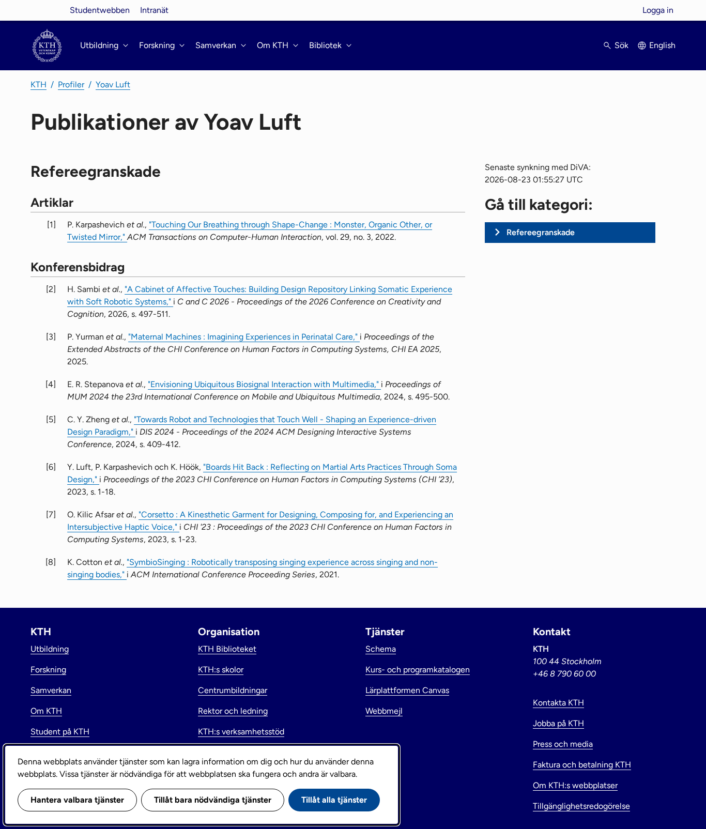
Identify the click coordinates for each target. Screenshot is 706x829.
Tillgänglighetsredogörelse (581, 806)
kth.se (47, 10)
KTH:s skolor (220, 669)
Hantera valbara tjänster (77, 800)
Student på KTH (59, 731)
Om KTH (46, 711)
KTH (38, 84)
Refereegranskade (541, 232)
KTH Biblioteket (227, 649)
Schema (380, 649)
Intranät (154, 10)
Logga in (657, 10)
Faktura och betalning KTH (582, 765)
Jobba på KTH (558, 723)
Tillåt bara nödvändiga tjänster (212, 800)
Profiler (71, 84)
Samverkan (50, 690)
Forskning (48, 669)
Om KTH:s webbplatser (575, 785)
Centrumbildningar (232, 690)
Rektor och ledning (233, 711)
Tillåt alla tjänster (334, 800)
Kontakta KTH (558, 703)
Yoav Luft (113, 84)
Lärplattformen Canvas (407, 690)
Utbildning (49, 649)
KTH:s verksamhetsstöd (241, 731)
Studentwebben (100, 10)
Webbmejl (384, 711)
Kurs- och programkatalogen (417, 669)
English (662, 45)
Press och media (563, 744)
